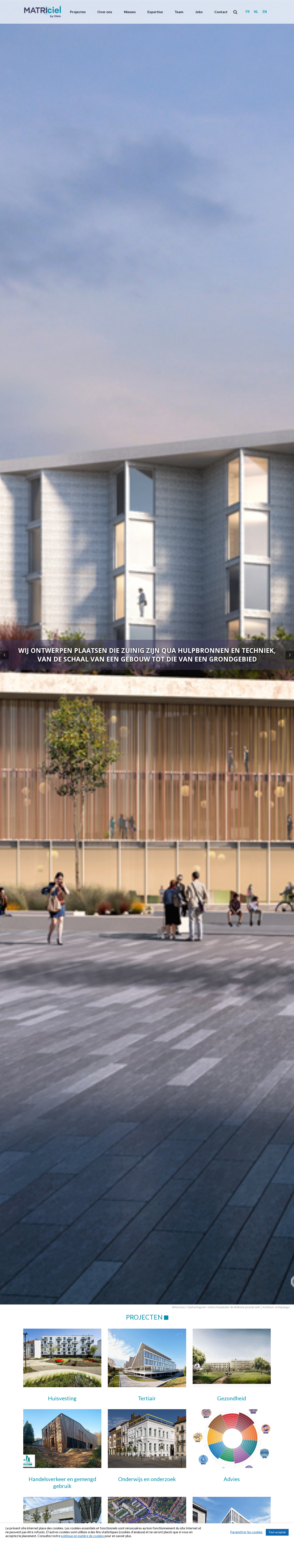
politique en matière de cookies (82, 1536)
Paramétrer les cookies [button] (246, 1532)
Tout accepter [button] (277, 1532)
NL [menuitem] (256, 12)
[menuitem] (247, 12)
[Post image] (62, 1358)
